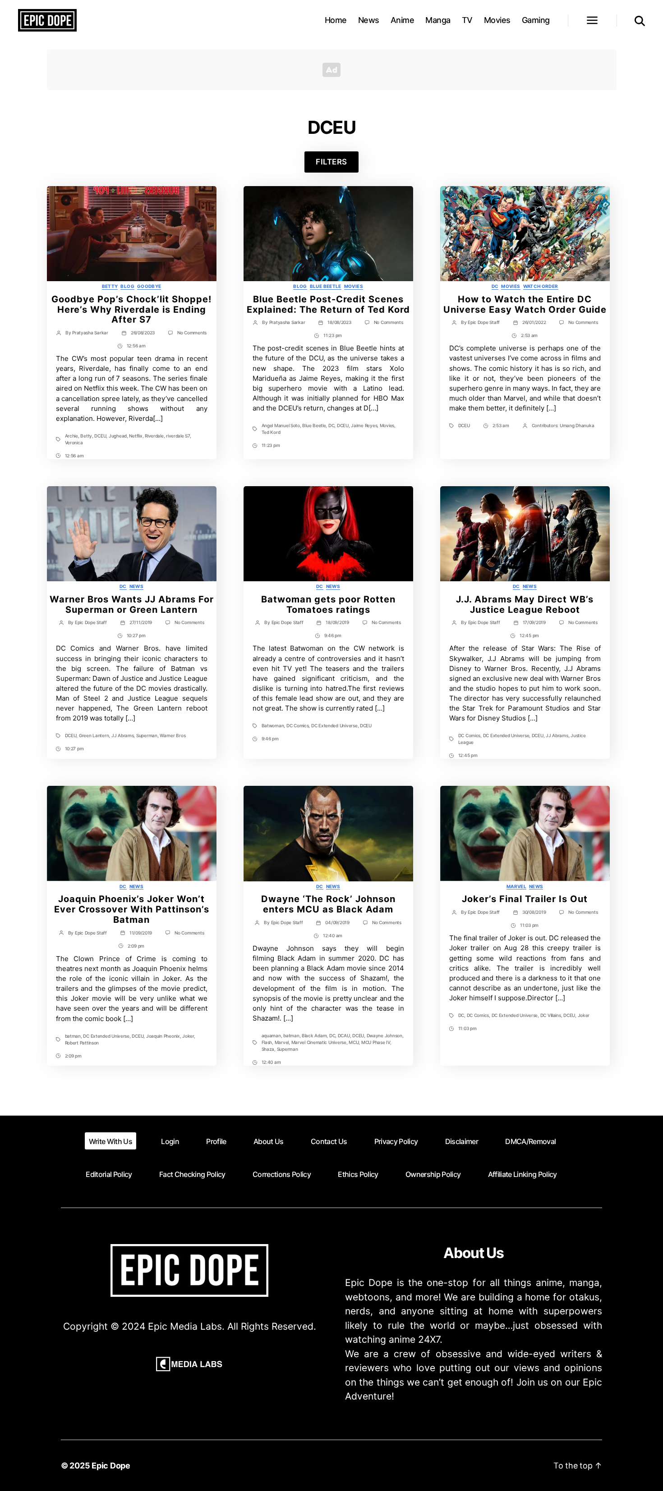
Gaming (536, 20)
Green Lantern (94, 735)
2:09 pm (136, 945)
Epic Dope (111, 1465)
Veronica (74, 442)
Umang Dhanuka (577, 425)
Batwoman (273, 725)
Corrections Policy (282, 1174)
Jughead (118, 435)
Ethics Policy (358, 1174)
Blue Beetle (325, 286)
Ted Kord (271, 432)
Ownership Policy (432, 1174)
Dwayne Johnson (384, 1035)
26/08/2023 (143, 332)
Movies (497, 20)
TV (467, 20)
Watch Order (540, 286)
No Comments (192, 332)
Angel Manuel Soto (281, 425)
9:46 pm (332, 635)
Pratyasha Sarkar (90, 332)
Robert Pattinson (82, 1042)
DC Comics (297, 725)
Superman (146, 735)
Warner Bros (172, 735)
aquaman (271, 1035)
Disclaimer (461, 1141)
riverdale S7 (178, 435)
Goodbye (149, 286)
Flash (267, 1042)
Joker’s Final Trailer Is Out (525, 899)
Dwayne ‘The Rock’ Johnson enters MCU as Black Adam (328, 904)
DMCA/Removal (530, 1141)
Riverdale (154, 435)
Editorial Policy (109, 1174)
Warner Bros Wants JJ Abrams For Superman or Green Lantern (132, 604)
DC (331, 425)
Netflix (135, 435)
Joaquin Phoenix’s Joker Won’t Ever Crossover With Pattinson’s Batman (131, 909)
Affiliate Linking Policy (522, 1174)
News (368, 20)
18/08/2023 (339, 322)
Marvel (282, 1042)
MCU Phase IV (375, 1042)
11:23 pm (332, 335)
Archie (71, 435)
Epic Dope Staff (484, 322)
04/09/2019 (337, 922)
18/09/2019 (337, 622)
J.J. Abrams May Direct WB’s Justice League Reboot (525, 604)
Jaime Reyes (364, 425)
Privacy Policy (396, 1141)
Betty (110, 286)
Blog (127, 286)
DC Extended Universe (334, 725)
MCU (354, 1042)
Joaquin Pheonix (163, 1036)
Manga (438, 20)
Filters (331, 161)
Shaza (268, 1049)
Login (170, 1141)
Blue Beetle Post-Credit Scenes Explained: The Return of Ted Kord (328, 304)
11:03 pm (529, 925)
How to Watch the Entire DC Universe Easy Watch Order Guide (525, 304)
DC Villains (550, 1015)
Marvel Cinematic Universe (318, 1042)
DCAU (344, 1035)
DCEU (100, 435)
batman (73, 1036)
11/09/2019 (140, 932)
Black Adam (314, 1035)
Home (336, 20)
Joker (188, 1036)
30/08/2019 (534, 912)
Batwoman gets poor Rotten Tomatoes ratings (328, 604)
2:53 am (529, 335)
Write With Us (110, 1141)
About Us (268, 1141)
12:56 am (136, 345)
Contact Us (329, 1141)
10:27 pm (136, 635)
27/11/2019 (140, 622)
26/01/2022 (534, 322)
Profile (216, 1141)
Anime (402, 20)
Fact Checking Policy (192, 1174)
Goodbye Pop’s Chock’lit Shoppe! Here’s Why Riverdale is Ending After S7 (131, 309)
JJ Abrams (122, 735)
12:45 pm (529, 635)
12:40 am (332, 935)
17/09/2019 (534, 622)
